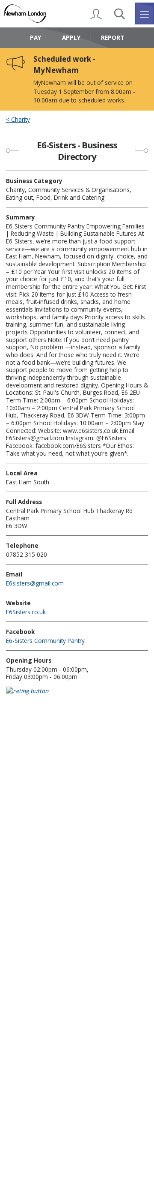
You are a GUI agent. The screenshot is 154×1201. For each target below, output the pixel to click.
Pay (35, 37)
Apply (71, 37)
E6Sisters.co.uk (26, 612)
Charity (19, 119)
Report (112, 37)
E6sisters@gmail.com (35, 583)
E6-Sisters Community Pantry (45, 641)
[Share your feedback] (77, 696)
